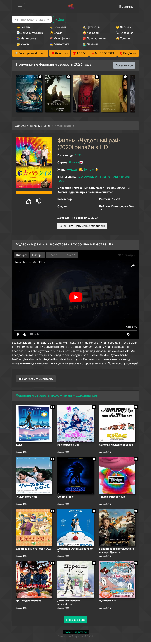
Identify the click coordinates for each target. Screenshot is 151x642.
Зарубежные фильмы (91, 176)
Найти (60, 19)
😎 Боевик (23, 27)
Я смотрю (128, 255)
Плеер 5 (70, 255)
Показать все (124, 65)
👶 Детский (123, 27)
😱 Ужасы (22, 44)
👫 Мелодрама (26, 38)
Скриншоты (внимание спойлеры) (82, 226)
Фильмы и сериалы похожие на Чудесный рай (57, 395)
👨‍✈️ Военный (58, 27)
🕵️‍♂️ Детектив (91, 27)
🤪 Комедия (91, 32)
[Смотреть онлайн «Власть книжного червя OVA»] (34, 527)
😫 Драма (56, 32)
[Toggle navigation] (20, 6)
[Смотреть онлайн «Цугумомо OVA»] (117, 579)
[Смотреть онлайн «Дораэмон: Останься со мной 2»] (75, 527)
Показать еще (75, 619)
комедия (72, 169)
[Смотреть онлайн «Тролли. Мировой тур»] (117, 475)
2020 (78, 155)
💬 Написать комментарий (36, 378)
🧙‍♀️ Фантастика (59, 44)
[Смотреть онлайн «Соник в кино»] (75, 475)
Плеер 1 (21, 255)
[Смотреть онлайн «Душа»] (34, 423)
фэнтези (88, 169)
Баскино (126, 6)
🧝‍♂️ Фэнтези (90, 44)
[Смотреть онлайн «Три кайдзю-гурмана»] (34, 579)
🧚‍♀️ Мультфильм (60, 38)
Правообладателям (76, 632)
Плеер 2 (37, 255)
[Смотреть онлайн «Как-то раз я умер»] (75, 423)
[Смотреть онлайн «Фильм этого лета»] (34, 475)
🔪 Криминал (125, 32)
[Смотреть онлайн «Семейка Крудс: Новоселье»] (117, 423)
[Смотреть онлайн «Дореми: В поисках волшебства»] (75, 579)
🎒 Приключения (94, 38)
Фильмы (112, 176)
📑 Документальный (28, 32)
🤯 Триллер (123, 38)
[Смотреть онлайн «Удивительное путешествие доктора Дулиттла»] (117, 527)
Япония (74, 162)
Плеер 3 (53, 255)
